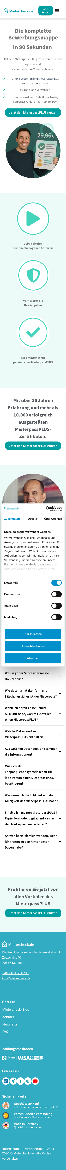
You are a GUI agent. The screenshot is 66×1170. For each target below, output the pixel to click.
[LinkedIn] (6, 1081)
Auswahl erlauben (33, 646)
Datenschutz (33, 1149)
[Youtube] (35, 1081)
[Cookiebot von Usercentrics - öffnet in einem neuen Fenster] (46, 508)
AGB (50, 1149)
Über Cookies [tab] (53, 518)
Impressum (10, 1149)
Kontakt (8, 1017)
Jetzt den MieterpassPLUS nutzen (33, 112)
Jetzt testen (45, 11)
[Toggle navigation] (57, 11)
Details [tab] (32, 518)
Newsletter (10, 1024)
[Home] (18, 10)
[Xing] (13, 1081)
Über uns (9, 1002)
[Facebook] (20, 1081)
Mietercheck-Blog (15, 1009)
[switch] (56, 594)
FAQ (5, 1032)
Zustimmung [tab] (12, 518)
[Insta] (28, 1081)
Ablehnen (33, 658)
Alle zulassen (33, 633)
